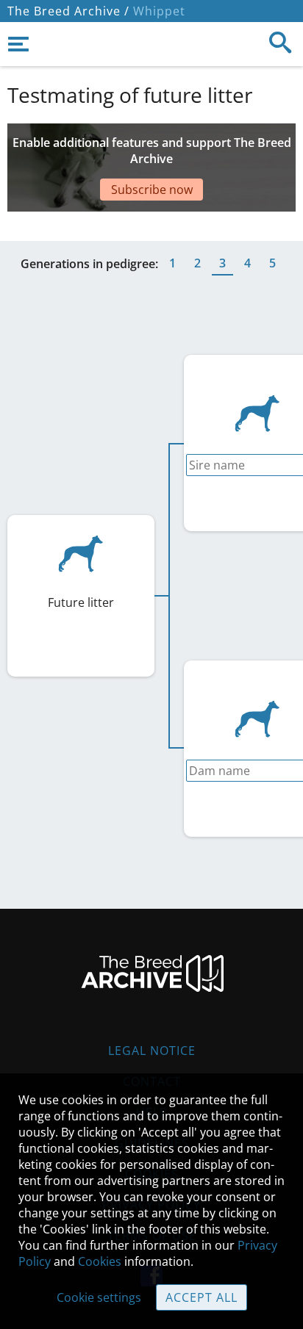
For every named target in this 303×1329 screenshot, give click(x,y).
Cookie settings (99, 1297)
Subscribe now (152, 189)
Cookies (99, 1261)
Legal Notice (152, 1050)
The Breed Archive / (68, 11)
